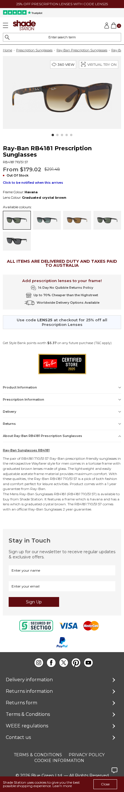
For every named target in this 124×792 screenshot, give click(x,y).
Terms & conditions (38, 754)
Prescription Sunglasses (34, 50)
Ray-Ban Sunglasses (36, 494)
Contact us (18, 737)
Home (7, 50)
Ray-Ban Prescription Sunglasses (82, 50)
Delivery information (29, 679)
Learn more (62, 786)
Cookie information (59, 760)
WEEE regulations (27, 726)
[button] (53, 135)
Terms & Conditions (28, 714)
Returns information (29, 691)
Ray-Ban (57, 458)
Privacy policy (87, 754)
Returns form (21, 702)
